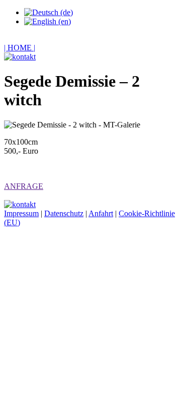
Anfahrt (100, 213)
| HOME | (19, 47)
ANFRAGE (23, 186)
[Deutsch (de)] (48, 12)
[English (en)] (47, 21)
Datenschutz (63, 213)
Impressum (21, 213)
